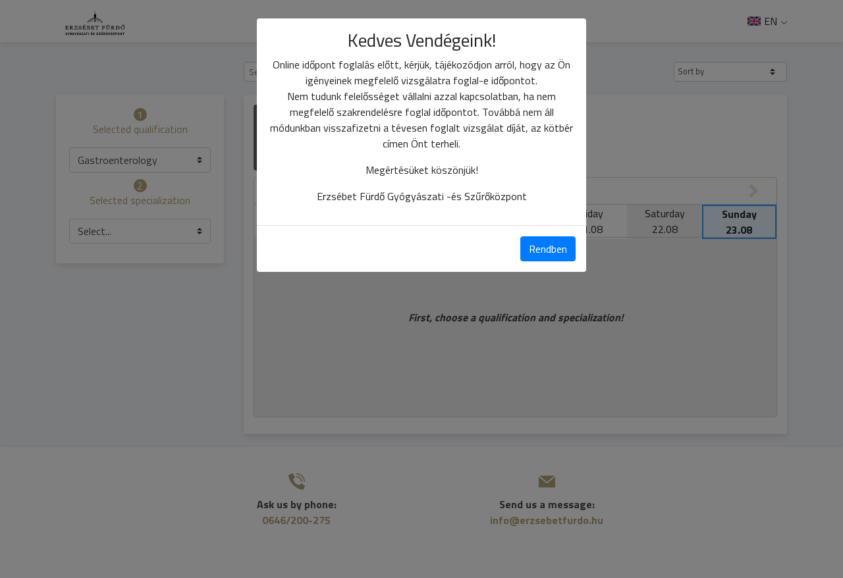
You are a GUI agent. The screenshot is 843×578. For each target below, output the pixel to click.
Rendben (548, 249)
